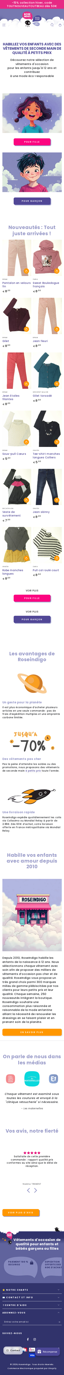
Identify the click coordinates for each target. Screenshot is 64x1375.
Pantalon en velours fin (16, 284)
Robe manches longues (12, 572)
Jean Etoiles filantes (11, 397)
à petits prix (33, 770)
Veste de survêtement (11, 513)
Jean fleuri (40, 341)
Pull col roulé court (46, 570)
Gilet (5, 341)
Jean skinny (41, 512)
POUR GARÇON (32, 201)
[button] (52, 25)
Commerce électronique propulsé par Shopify (32, 1368)
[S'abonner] (60, 1322)
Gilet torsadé (42, 396)
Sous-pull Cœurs (14, 454)
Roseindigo (25, 1364)
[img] (32, 1153)
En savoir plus (32, 1032)
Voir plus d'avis (20, 1212)
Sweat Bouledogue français (46, 284)
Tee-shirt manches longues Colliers (46, 455)
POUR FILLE (32, 141)
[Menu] (4, 25)
